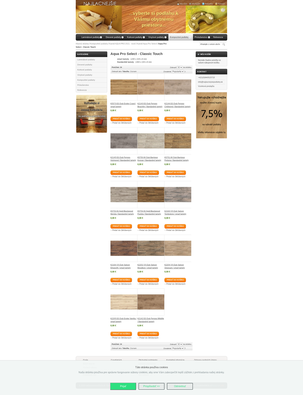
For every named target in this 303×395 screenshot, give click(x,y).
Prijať (123, 386)
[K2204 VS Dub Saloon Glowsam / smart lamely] (177, 248)
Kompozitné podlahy (99, 44)
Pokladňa (209, 4)
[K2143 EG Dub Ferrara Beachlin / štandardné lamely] (150, 87)
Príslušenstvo (83, 85)
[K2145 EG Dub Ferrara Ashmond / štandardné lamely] (123, 140)
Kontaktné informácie (175, 360)
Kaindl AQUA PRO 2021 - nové (122, 44)
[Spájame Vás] (91, 96)
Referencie (82, 90)
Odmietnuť (180, 386)
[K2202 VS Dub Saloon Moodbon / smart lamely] (150, 248)
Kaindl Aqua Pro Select (147, 44)
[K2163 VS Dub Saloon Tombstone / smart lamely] (177, 194)
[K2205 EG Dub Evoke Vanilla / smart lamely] (123, 302)
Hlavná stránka (82, 44)
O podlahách (116, 360)
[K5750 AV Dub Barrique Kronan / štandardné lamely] (150, 140)
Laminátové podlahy (86, 60)
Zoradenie (167, 71)
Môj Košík (196, 4)
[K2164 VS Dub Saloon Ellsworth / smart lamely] (123, 248)
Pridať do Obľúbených (121, 123)
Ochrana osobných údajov (205, 360)
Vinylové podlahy (84, 75)
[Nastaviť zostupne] (185, 71)
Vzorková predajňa (206, 86)
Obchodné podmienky (148, 360)
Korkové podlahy (84, 70)
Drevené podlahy (84, 65)
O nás (85, 360)
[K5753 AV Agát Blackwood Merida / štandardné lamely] (123, 194)
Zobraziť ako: (117, 71)
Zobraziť (173, 67)
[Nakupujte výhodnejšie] (211, 93)
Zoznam (133, 71)
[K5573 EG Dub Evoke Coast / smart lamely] (123, 87)
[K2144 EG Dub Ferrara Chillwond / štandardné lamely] (177, 87)
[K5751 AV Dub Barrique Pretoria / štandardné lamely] (177, 140)
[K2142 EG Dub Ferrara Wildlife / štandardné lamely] (150, 302)
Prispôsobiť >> (151, 386)
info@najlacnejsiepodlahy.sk (210, 82)
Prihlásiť (221, 4)
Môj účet (183, 4)
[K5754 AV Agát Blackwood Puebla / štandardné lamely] (150, 194)
